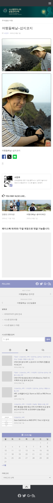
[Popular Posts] (26, 350)
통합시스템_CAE (28, 359)
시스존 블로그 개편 (11, 325)
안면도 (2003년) (8, 214)
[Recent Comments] (43, 350)
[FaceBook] (37, 283)
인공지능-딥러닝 (43, 372)
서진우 (6, 33)
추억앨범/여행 (7, 20)
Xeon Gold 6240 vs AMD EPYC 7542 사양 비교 (31, 420)
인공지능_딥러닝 (36, 357)
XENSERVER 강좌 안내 (13, 314)
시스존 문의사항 (10, 320)
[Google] (45, 283)
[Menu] (50, 3)
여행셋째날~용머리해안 (36, 214)
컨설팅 (20, 359)
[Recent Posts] (10, 350)
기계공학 (34, 372)
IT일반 (16, 357)
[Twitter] (41, 283)
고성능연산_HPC (24, 357)
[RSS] (49, 283)
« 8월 (4, 465)
